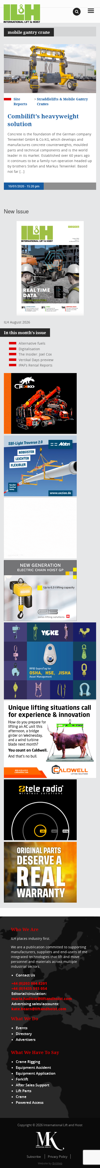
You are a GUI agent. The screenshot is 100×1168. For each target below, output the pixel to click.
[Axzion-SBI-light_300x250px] (40, 495)
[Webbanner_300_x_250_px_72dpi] (40, 839)
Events (21, 1027)
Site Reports (20, 101)
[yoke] (50, 698)
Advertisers (25, 1039)
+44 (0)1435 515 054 (29, 988)
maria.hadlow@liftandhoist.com (41, 998)
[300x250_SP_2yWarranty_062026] (40, 901)
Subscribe (34, 1156)
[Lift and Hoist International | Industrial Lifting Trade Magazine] (22, 13)
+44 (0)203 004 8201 (29, 983)
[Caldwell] (50, 776)
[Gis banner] (40, 619)
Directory (24, 1033)
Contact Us (25, 975)
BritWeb (57, 1163)
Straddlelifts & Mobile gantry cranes (62, 101)
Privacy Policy (57, 1156)
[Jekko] (40, 432)
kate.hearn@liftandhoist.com (38, 1008)
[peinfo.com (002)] (40, 557)
